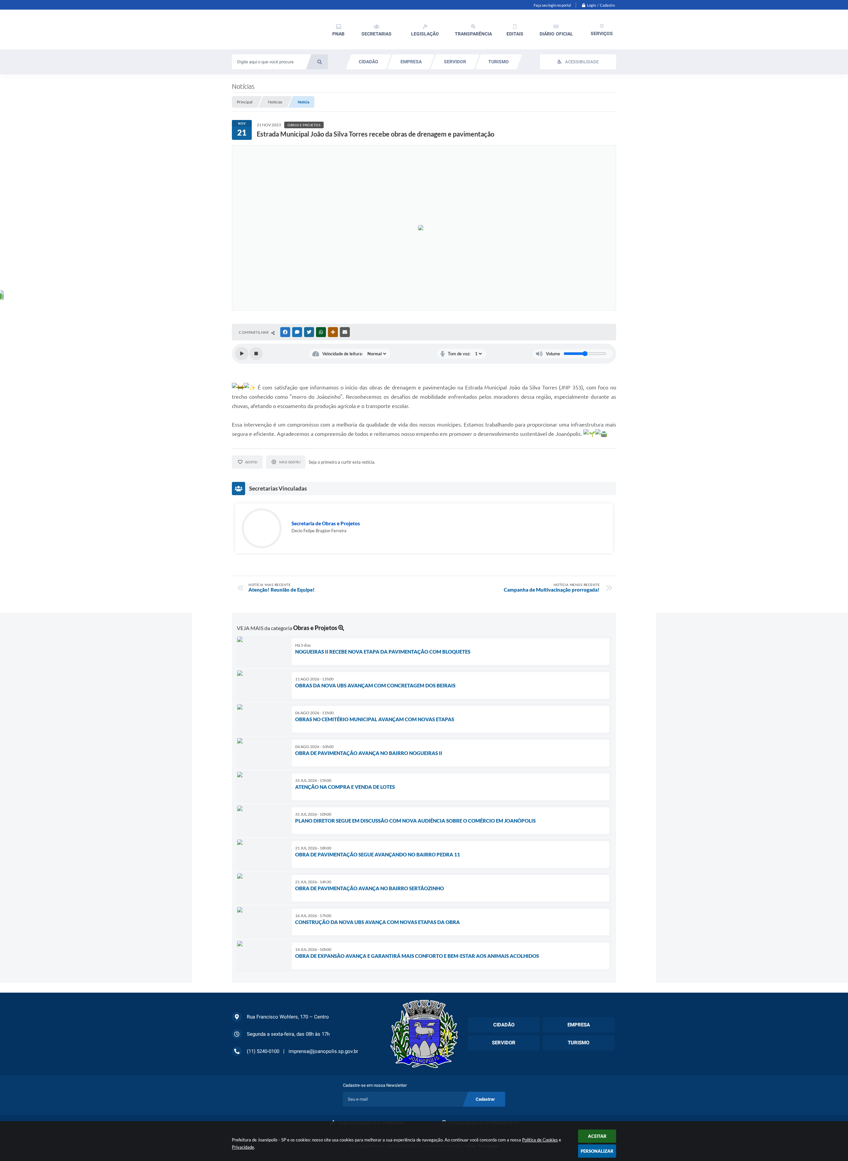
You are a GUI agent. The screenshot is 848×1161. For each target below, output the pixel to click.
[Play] (241, 353)
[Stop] (256, 353)
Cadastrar (485, 1099)
